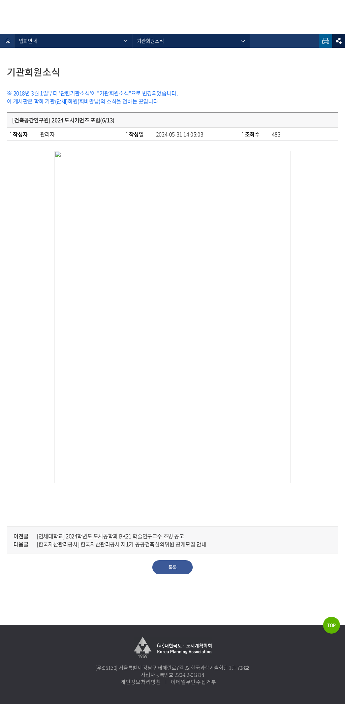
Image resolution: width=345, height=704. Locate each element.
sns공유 (338, 41)
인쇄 (325, 41)
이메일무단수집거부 (193, 681)
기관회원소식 (150, 40)
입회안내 (28, 40)
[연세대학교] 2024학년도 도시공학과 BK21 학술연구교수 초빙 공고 (110, 536)
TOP (331, 625)
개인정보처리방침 (141, 681)
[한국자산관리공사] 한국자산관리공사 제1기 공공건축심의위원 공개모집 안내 (121, 544)
